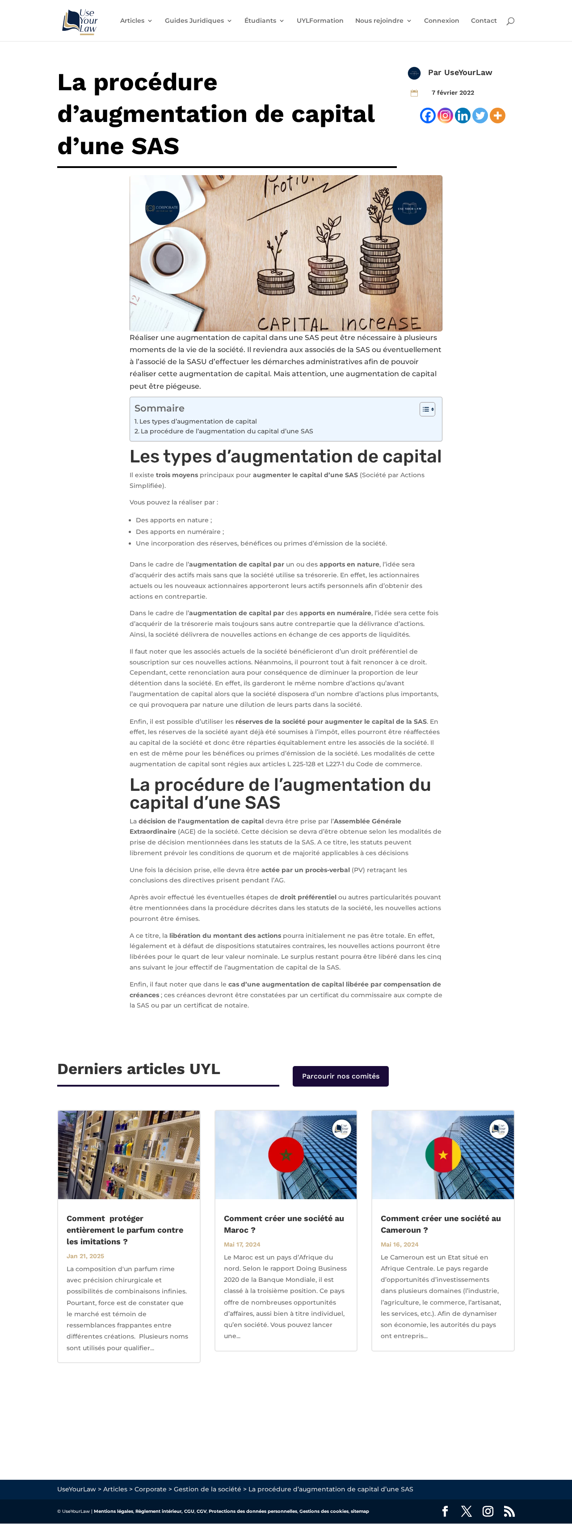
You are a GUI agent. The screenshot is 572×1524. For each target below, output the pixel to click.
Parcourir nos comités (340, 1076)
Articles (132, 21)
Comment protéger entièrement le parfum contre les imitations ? (125, 1229)
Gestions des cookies (324, 1511)
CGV (201, 1511)
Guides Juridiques (194, 21)
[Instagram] (445, 115)
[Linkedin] (463, 115)
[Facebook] (428, 115)
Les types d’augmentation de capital (198, 421)
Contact (484, 21)
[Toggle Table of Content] (423, 409)
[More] (497, 115)
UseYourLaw (468, 72)
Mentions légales (113, 1511)
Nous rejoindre (379, 21)
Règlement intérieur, (159, 1511)
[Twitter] (480, 115)
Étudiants (260, 21)
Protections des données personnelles (253, 1511)
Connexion (441, 21)
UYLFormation (320, 21)
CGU (189, 1511)
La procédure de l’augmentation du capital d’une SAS (227, 431)
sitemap (360, 1511)
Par (436, 72)
